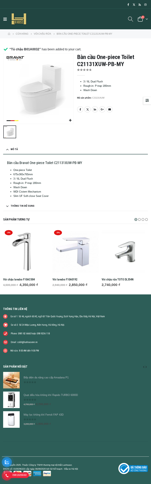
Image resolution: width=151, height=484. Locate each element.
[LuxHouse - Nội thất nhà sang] (19, 19)
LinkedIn (95, 109)
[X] (133, 4)
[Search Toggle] (131, 19)
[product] (125, 252)
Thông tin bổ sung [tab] (22, 205)
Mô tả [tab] (14, 149)
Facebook (80, 109)
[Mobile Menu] (6, 19)
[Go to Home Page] (9, 34)
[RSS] (139, 4)
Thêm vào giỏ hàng (42, 235)
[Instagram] (145, 4)
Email (109, 109)
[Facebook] (128, 4)
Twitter (87, 109)
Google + (102, 109)
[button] (136, 219)
